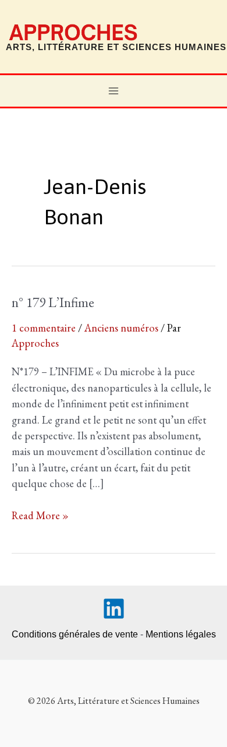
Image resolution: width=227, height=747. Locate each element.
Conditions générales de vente (75, 634)
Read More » (40, 515)
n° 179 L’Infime (53, 302)
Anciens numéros (121, 327)
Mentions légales (181, 634)
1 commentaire (44, 327)
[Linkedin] (113, 608)
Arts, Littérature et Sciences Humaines (116, 47)
